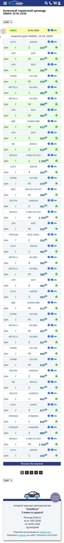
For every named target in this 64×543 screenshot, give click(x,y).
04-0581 (33, 87)
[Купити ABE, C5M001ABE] (56, 126)
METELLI (13, 87)
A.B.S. (13, 42)
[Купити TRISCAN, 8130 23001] (56, 240)
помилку (22, 535)
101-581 (33, 76)
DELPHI (13, 200)
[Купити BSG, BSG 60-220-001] (56, 194)
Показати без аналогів (32, 464)
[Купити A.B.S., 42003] (56, 410)
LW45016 (33, 200)
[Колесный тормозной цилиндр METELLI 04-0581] (52, 87)
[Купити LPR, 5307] (56, 58)
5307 (33, 53)
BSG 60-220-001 (33, 189)
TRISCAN (13, 234)
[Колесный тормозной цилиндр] (52, 30)
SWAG (13, 30)
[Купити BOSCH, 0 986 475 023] (56, 160)
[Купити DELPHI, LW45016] (56, 205)
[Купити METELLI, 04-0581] (56, 92)
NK (13, 144)
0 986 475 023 (33, 155)
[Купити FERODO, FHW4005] (56, 421)
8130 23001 (33, 234)
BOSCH (13, 155)
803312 (33, 144)
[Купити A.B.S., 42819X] (56, 47)
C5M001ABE (33, 121)
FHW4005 (33, 416)
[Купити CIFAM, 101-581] (56, 81)
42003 (33, 404)
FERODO (13, 416)
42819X (33, 42)
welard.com (45, 532)
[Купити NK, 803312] (56, 149)
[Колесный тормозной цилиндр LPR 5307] (52, 53)
